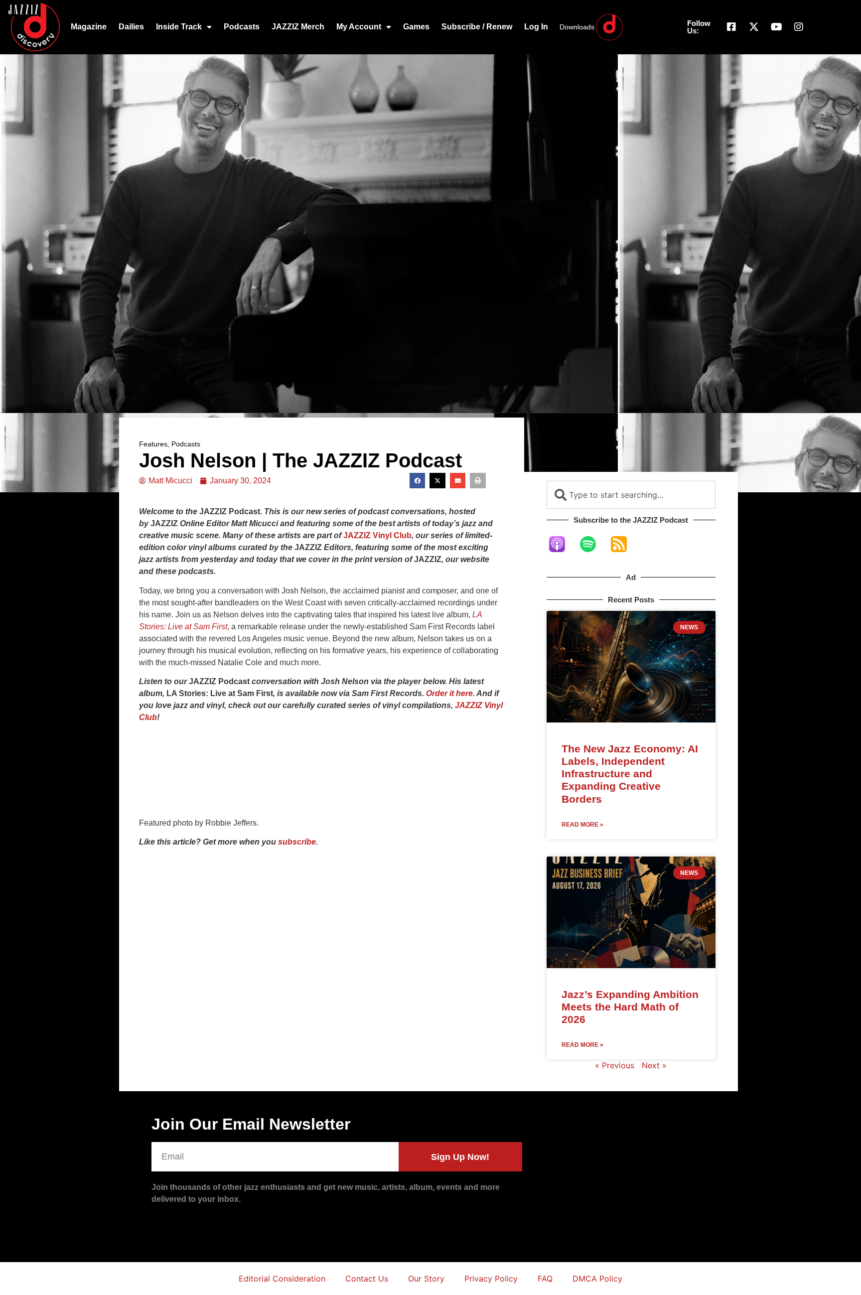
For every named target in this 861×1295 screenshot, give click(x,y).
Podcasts (242, 26)
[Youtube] (776, 27)
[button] (418, 481)
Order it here (449, 693)
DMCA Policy (597, 1279)
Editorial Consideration (282, 1279)
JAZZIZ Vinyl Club (377, 535)
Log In (536, 26)
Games (416, 26)
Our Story (426, 1279)
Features (153, 444)
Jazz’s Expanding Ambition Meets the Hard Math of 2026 (630, 1007)
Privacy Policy (491, 1279)
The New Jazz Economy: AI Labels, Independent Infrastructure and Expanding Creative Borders (630, 774)
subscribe (297, 842)
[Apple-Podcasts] (562, 544)
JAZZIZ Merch (298, 26)
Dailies (131, 26)
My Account (358, 26)
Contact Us (366, 1279)
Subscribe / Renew (476, 26)
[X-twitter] (754, 27)
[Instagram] (799, 27)
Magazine (89, 26)
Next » (654, 1065)
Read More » (582, 824)
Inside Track (179, 26)
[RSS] (623, 544)
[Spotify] (592, 544)
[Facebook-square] (731, 27)
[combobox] (631, 495)
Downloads (577, 27)
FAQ (545, 1279)
